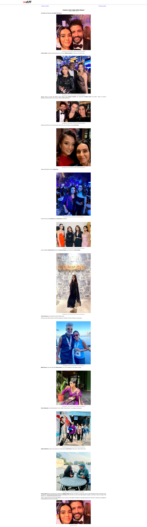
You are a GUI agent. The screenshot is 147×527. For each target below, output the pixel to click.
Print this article (102, 6)
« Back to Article (45, 6)
